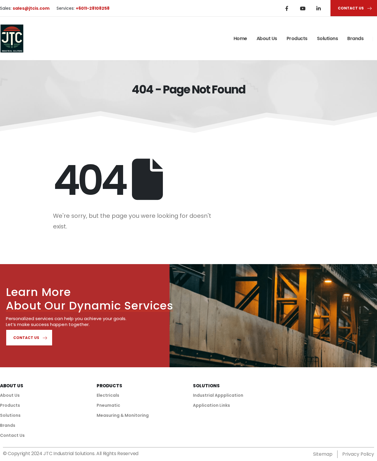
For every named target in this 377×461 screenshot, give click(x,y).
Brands (355, 38)
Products (297, 38)
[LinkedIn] (318, 8)
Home (240, 38)
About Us (267, 38)
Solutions (327, 38)
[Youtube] (302, 8)
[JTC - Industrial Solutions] (12, 38)
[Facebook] (287, 8)
